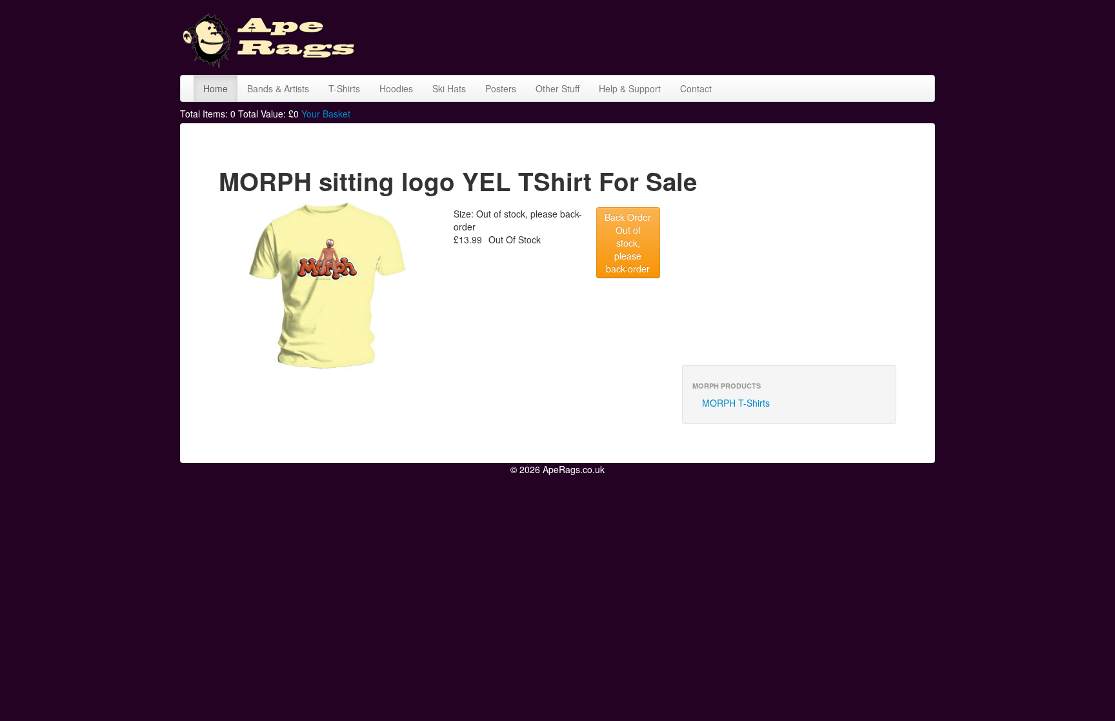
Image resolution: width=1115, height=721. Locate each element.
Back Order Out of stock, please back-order (628, 242)
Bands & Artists (278, 88)
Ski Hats (449, 88)
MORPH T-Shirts (736, 402)
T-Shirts (344, 88)
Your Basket (325, 113)
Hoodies (396, 88)
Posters (500, 88)
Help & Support (630, 88)
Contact (696, 88)
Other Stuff (557, 88)
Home (215, 88)
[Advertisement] (700, 35)
